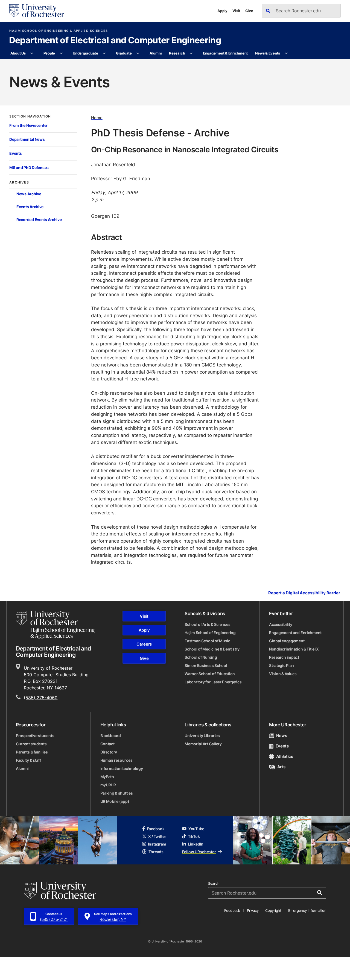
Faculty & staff (28, 760)
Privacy (252, 910)
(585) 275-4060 (40, 698)
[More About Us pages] (31, 53)
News (281, 735)
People (49, 53)
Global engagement (286, 640)
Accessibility (280, 624)
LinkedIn (195, 844)
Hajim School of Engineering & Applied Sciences (58, 31)
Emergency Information (307, 910)
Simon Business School (206, 665)
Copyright (273, 910)
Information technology (121, 768)
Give (249, 10)
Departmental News (27, 139)
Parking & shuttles (116, 793)
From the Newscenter (28, 125)
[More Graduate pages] (137, 53)
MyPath (107, 776)
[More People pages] (61, 53)
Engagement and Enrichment (295, 632)
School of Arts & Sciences (207, 624)
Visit (236, 10)
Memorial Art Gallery (203, 743)
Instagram (157, 844)
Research (177, 53)
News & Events (267, 53)
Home (97, 118)
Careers (144, 644)
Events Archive (29, 206)
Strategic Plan (281, 665)
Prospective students (35, 735)
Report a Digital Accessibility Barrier (304, 592)
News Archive (28, 193)
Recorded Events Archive (39, 219)
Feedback (232, 910)
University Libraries (202, 735)
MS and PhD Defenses (29, 167)
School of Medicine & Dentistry (212, 649)
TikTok (194, 836)
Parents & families (32, 752)
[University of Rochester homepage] (36, 10)
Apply (222, 10)
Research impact (284, 657)
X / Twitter (157, 836)
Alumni (156, 53)
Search (213, 883)
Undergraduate (85, 53)
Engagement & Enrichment (225, 53)
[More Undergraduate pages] (104, 53)
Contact (107, 743)
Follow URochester (199, 851)
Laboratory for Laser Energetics (213, 681)
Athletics (284, 756)
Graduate (124, 53)
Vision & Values (283, 673)
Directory (108, 752)
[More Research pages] (191, 53)
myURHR (108, 784)
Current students (31, 743)
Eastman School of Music (207, 640)
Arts (281, 767)
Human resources (116, 760)
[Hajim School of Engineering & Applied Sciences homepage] (55, 625)
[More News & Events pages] (286, 53)
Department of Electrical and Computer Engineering (115, 40)
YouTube (196, 828)
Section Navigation (30, 116)
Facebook (156, 828)
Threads (156, 851)
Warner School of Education (210, 673)
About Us (18, 53)
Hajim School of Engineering (210, 632)
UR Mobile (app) (114, 801)
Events (15, 153)
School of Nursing (201, 657)
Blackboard (110, 735)
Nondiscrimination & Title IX (294, 649)
